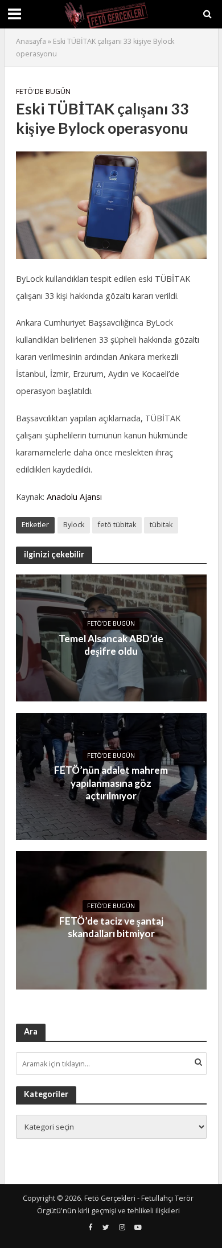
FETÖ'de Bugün (43, 91)
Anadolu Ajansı (74, 496)
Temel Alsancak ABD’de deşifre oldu (111, 645)
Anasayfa (31, 41)
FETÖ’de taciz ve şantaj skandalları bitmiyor (111, 927)
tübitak (161, 524)
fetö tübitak (117, 524)
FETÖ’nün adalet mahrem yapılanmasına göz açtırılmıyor (111, 783)
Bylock (73, 524)
